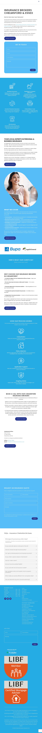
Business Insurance (12, 91)
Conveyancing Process (27, 623)
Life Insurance (12, 124)
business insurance (31, 24)
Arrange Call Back (10, 38)
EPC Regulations (25, 612)
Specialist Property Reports (28, 615)
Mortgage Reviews (26, 604)
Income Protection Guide (27, 617)
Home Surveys (25, 613)
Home (23, 588)
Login (23, 597)
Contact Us (24, 594)
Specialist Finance (26, 592)
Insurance (24, 591)
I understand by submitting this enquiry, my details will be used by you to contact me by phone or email (20, 515)
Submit (32, 70)
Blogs (23, 595)
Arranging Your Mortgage (27, 606)
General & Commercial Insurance (29, 616)
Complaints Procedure (27, 600)
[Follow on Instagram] (8, 599)
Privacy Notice (25, 598)
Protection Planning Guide (28, 619)
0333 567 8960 (11, 440)
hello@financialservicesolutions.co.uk (15, 441)
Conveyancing (25, 620)
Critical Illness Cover (30, 109)
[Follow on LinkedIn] (10, 599)
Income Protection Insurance (12, 109)
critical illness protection (21, 24)
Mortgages (24, 589)
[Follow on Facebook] (5, 599)
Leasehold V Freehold (26, 609)
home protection (8, 26)
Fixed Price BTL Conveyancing (28, 610)
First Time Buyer (25, 607)
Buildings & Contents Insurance (30, 92)
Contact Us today (21, 419)
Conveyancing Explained (27, 622)
